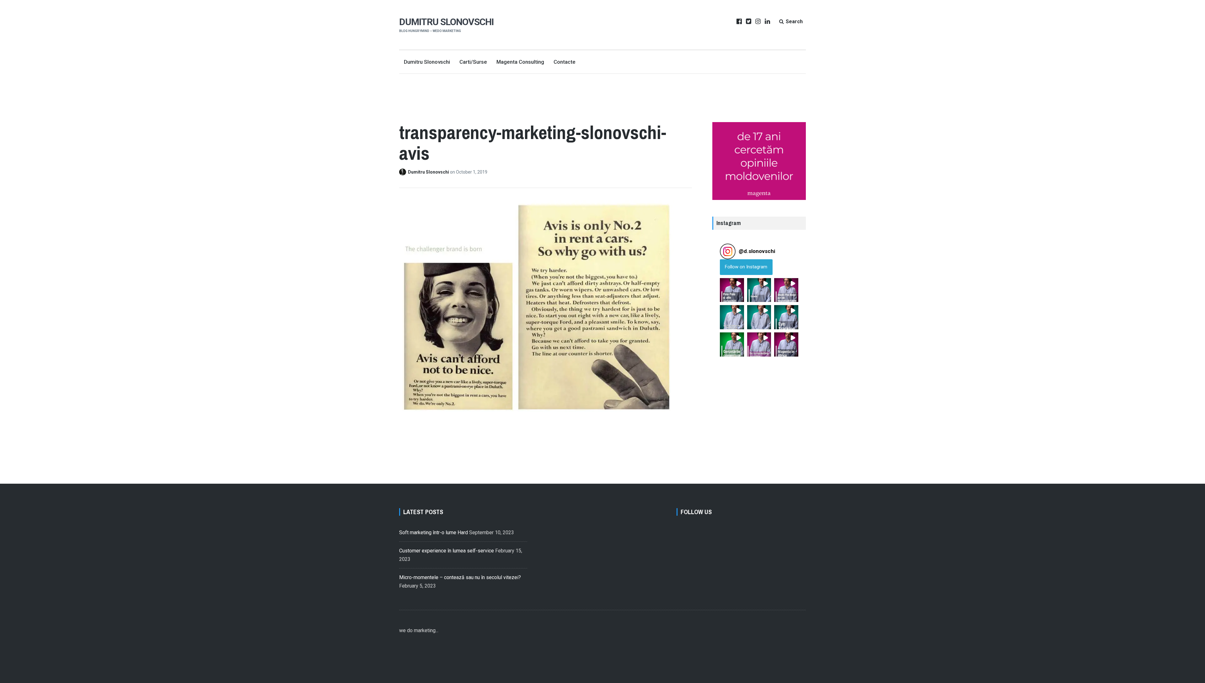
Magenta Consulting (520, 62)
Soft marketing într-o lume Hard (433, 532)
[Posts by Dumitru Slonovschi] (403, 172)
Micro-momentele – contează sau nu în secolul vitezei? (460, 577)
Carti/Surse (473, 62)
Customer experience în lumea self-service (446, 551)
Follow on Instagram (746, 267)
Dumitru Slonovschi (446, 21)
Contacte (565, 62)
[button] (732, 290)
